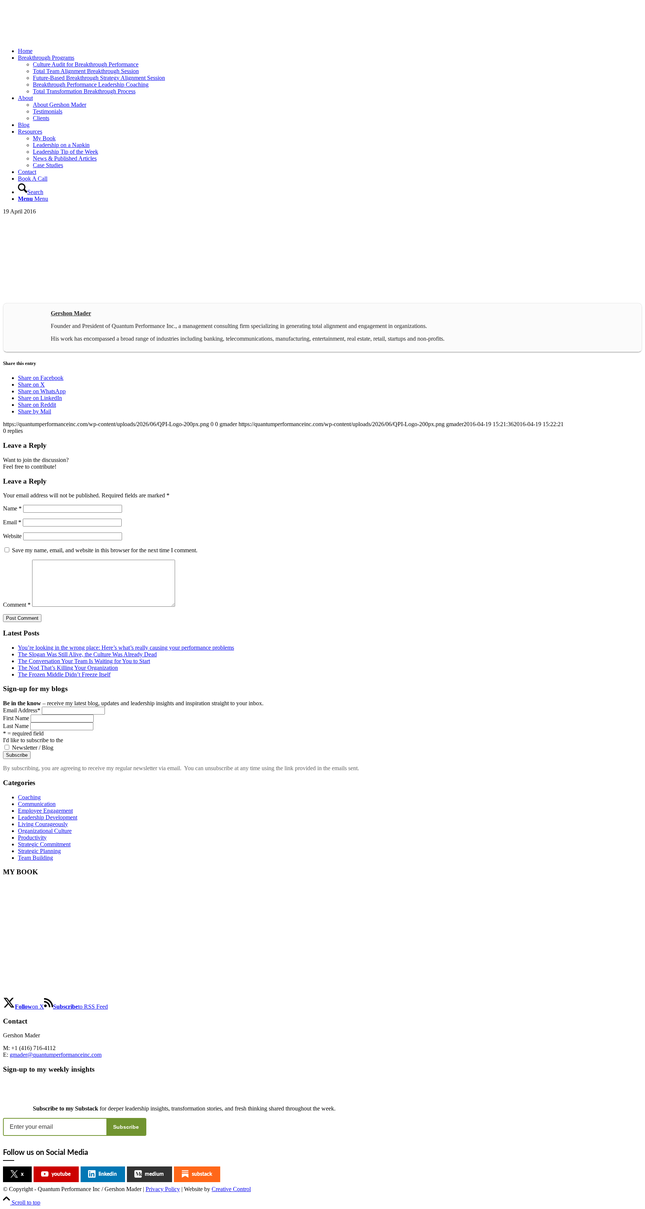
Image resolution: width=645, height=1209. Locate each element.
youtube (61, 1174)
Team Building (35, 858)
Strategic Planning (39, 851)
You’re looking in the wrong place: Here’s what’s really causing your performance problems (126, 647)
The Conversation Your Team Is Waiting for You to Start (84, 661)
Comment (17, 605)
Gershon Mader (71, 313)
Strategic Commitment (44, 844)
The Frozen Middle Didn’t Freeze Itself (64, 674)
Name (12, 508)
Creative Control (231, 1189)
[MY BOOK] (40, 993)
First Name (16, 718)
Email (12, 522)
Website (12, 536)
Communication (37, 804)
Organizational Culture (45, 831)
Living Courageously (43, 824)
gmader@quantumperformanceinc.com (56, 1055)
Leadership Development (47, 817)
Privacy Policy (163, 1189)
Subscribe (126, 1127)
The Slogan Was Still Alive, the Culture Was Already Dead (87, 654)
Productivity (32, 837)
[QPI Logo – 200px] (59, 38)
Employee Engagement (45, 810)
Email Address (21, 710)
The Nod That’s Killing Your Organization (68, 668)
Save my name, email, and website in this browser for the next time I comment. (104, 550)
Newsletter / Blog (32, 747)
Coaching (29, 797)
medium (154, 1174)
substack (202, 1174)
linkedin (108, 1174)
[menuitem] (330, 51)
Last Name (16, 726)
